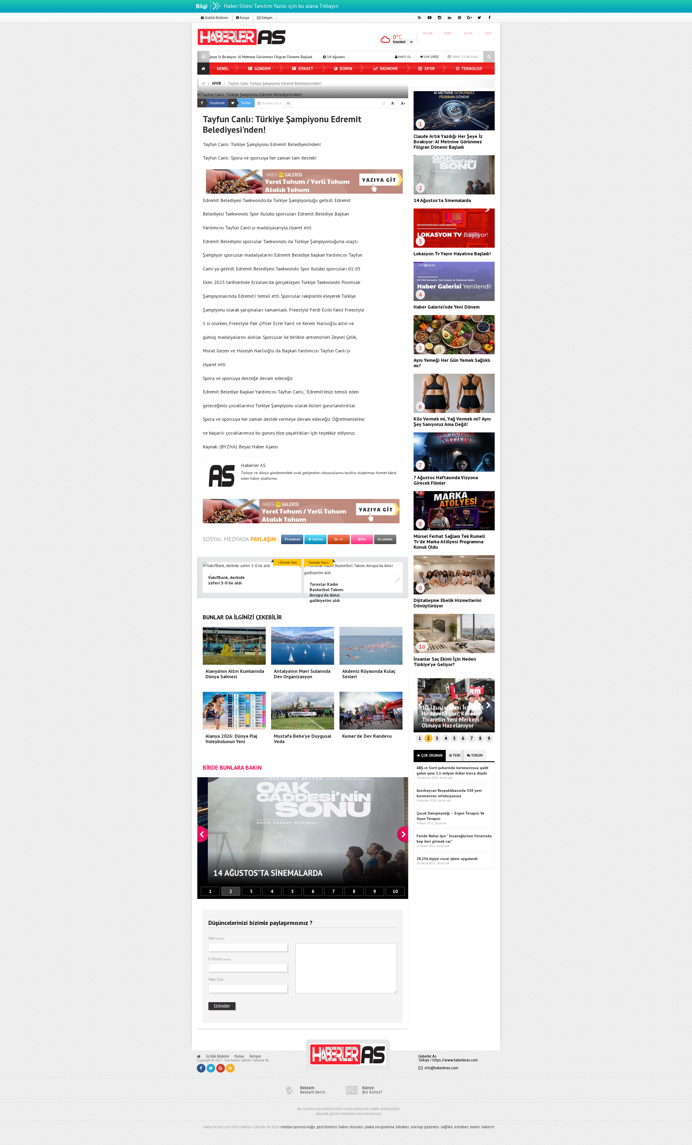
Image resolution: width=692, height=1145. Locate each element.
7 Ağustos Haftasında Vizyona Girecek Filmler (446, 480)
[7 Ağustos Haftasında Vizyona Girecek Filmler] (454, 470)
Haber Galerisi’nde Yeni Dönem (447, 307)
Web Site (216, 979)
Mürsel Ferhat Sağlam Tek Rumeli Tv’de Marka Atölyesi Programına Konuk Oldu (449, 541)
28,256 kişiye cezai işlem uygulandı (447, 858)
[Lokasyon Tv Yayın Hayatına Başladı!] (454, 246)
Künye (244, 17)
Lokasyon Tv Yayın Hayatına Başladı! (311, 56)
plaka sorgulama (379, 1127)
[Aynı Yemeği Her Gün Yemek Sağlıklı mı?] (454, 352)
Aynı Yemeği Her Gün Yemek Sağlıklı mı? (452, 363)
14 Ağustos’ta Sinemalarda (246, 56)
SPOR (429, 68)
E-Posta (219, 958)
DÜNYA (345, 68)
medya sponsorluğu (297, 1127)
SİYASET (305, 68)
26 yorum (441, 823)
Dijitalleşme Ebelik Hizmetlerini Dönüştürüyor (447, 603)
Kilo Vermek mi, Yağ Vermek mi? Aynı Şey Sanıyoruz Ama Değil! (452, 421)
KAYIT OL (404, 57)
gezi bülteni (327, 1127)
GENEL (223, 68)
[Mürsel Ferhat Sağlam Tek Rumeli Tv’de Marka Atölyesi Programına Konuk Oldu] (454, 529)
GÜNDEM (262, 68)
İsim (216, 938)
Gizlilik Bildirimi (216, 17)
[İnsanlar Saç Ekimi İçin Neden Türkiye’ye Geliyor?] (454, 651)
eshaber (461, 1127)
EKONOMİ (388, 68)
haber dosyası (351, 1127)
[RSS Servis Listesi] (230, 1068)
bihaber (402, 1127)
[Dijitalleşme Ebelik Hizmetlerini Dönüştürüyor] (454, 593)
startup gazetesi (425, 1127)
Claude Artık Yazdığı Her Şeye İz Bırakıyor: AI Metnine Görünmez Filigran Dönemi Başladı (448, 141)
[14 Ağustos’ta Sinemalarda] (454, 193)
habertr (488, 1127)
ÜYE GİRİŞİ (430, 57)
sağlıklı (447, 1127)
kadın (475, 1127)
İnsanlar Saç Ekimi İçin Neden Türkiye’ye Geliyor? (445, 661)
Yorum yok (445, 778)
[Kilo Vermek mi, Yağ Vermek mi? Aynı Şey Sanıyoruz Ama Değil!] (454, 411)
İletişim (266, 17)
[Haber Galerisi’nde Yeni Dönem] (454, 299)
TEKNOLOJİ (471, 68)
